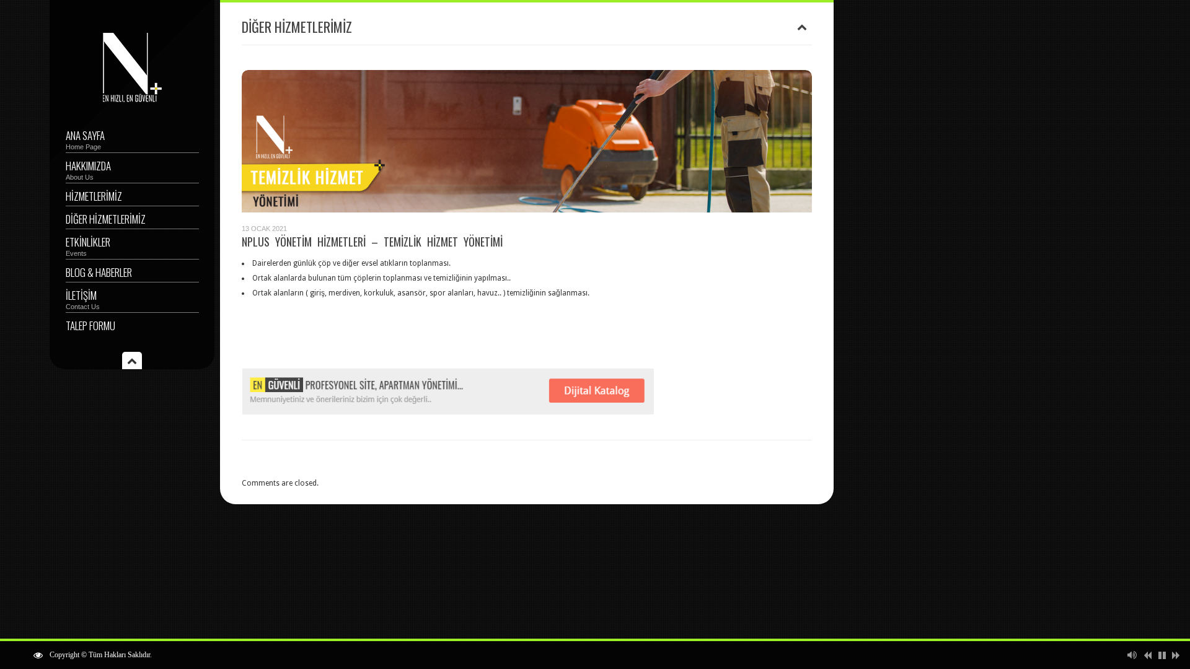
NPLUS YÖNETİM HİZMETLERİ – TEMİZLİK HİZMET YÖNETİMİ (372, 242)
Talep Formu (90, 325)
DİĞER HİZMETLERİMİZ (106, 219)
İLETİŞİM (83, 298)
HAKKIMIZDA (88, 169)
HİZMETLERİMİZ (94, 196)
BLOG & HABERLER (99, 272)
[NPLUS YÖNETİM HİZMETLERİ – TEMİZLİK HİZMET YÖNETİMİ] (527, 141)
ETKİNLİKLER (88, 245)
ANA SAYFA (85, 139)
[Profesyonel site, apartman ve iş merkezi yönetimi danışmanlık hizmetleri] (132, 101)
